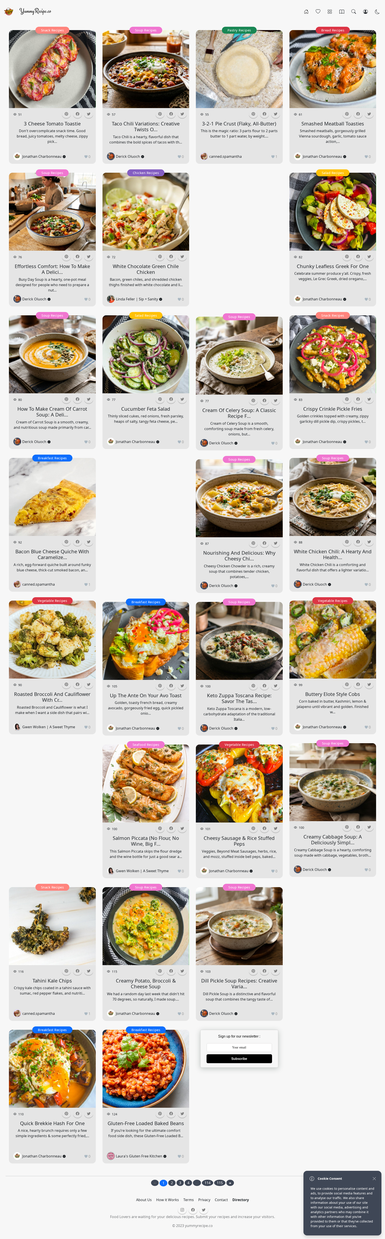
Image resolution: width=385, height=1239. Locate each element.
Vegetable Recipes (52, 600)
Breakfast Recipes (52, 458)
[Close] (374, 1178)
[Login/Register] (365, 11)
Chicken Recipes (146, 172)
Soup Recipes (52, 172)
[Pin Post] (66, 114)
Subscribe (239, 1059)
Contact (221, 1199)
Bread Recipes (332, 30)
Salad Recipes (146, 315)
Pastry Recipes (239, 30)
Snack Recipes (52, 30)
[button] (77, 114)
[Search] (354, 11)
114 (208, 1182)
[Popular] (318, 11)
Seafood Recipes (146, 744)
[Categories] (330, 11)
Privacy (204, 1199)
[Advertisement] (52, 810)
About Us (144, 1199)
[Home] (306, 11)
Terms (188, 1199)
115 (220, 1182)
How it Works (167, 1199)
